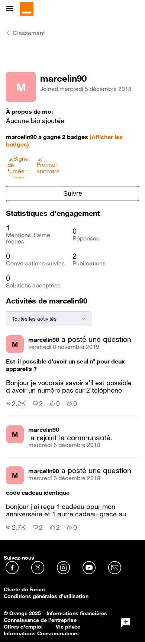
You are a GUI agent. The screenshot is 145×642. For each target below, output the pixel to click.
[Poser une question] (125, 622)
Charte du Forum (24, 589)
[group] (16, 403)
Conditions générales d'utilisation (46, 596)
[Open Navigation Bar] (12, 9)
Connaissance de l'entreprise (40, 620)
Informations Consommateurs (41, 633)
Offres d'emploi (23, 626)
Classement (29, 33)
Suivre (72, 193)
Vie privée (68, 626)
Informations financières (76, 613)
